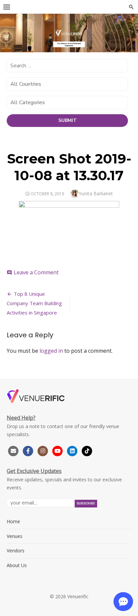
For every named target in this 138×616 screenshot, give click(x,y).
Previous (8, 32)
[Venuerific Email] (13, 450)
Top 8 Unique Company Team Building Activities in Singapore (34, 303)
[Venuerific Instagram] (43, 450)
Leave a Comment (36, 272)
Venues (14, 536)
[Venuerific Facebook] (28, 450)
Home (13, 521)
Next (130, 32)
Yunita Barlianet (96, 193)
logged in (51, 350)
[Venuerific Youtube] (58, 450)
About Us (17, 565)
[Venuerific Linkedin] (73, 450)
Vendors (15, 550)
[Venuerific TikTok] (87, 450)
